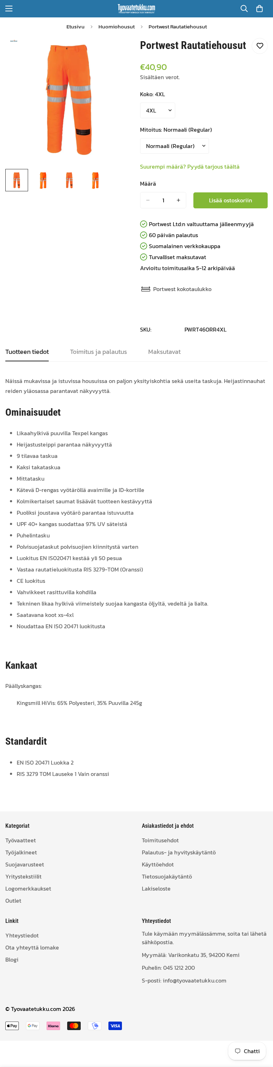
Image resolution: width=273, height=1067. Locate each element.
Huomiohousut (116, 26)
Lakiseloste (156, 888)
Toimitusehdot (160, 840)
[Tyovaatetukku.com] (136, 8)
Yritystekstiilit (23, 876)
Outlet (13, 900)
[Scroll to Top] (259, 1028)
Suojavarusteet (24, 864)
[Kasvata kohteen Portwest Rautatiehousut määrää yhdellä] (178, 200)
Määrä (148, 183)
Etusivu (75, 26)
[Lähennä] (118, 51)
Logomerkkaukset (28, 888)
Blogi (11, 959)
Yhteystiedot (22, 935)
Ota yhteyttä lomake (32, 947)
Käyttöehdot (158, 864)
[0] (259, 8)
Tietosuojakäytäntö (167, 876)
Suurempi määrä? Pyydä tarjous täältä (190, 166)
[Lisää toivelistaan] (260, 46)
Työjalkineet (21, 852)
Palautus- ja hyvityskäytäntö (179, 852)
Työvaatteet (20, 840)
